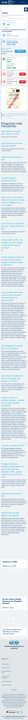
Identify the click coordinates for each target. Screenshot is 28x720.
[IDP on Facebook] (17, 712)
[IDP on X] (21, 712)
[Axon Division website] (10, 712)
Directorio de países (6, 681)
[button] (26, 9)
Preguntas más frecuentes (5, 677)
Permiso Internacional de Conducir (15, 716)
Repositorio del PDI (6, 685)
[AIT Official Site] (16, 653)
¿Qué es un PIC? (6, 667)
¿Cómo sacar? (5, 664)
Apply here (20, 51)
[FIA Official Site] (12, 653)
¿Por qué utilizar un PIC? (6, 671)
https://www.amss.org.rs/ (12, 35)
